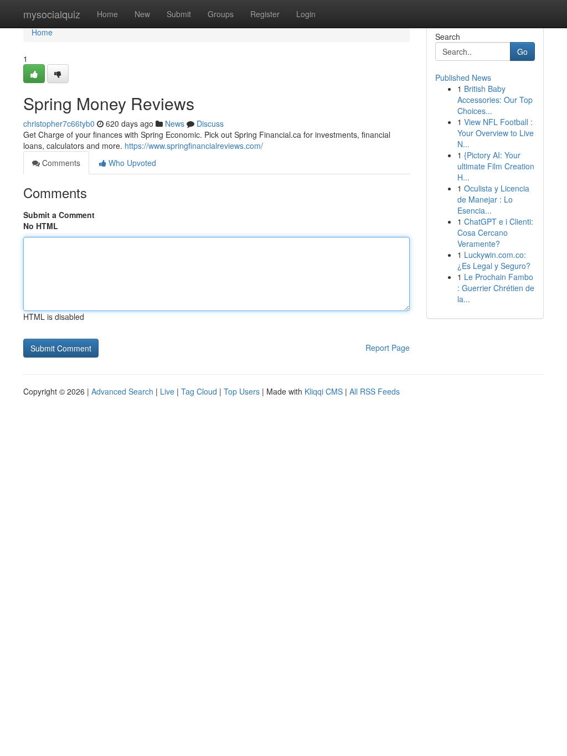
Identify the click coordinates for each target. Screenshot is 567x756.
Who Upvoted (131, 162)
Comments (60, 162)
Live (167, 391)
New (142, 13)
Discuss (210, 123)
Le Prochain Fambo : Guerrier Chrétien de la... (495, 287)
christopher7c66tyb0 (59, 123)
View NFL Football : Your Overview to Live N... (495, 132)
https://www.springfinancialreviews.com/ (194, 145)
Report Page (387, 347)
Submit (179, 13)
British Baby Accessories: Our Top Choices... (495, 99)
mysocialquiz (51, 14)
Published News (463, 77)
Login (306, 13)
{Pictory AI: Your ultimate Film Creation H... (495, 166)
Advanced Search (122, 391)
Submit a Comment (59, 214)
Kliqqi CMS (324, 391)
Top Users (242, 391)
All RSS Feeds (374, 391)
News (174, 123)
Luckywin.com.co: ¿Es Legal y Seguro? (493, 260)
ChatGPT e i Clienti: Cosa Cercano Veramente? (495, 232)
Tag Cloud (199, 391)
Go (522, 51)
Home (107, 13)
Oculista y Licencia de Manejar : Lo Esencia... (493, 199)
